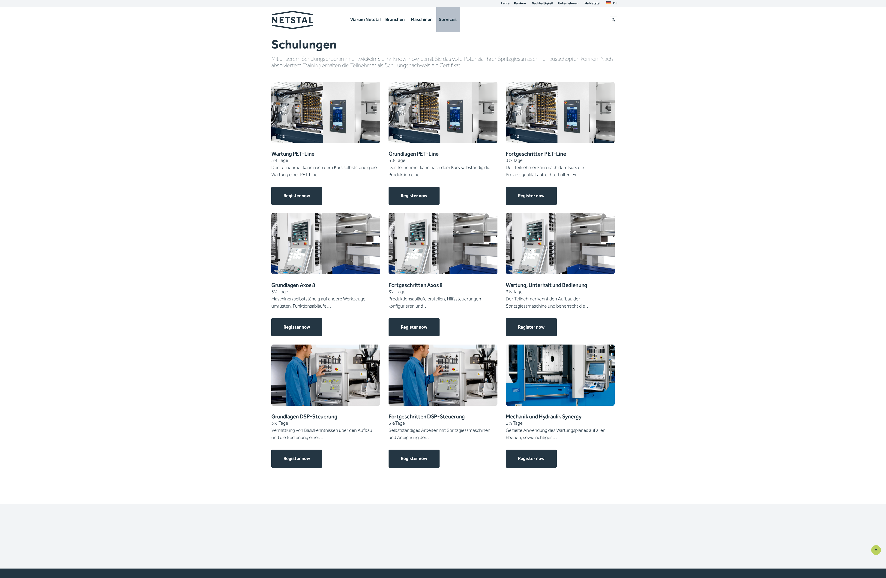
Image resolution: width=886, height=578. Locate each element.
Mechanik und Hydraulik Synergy (544, 416)
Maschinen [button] (422, 19)
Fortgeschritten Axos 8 (416, 285)
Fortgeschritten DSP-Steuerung (427, 416)
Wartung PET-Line (292, 154)
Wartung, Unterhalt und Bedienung (546, 285)
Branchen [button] (395, 19)
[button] (613, 19)
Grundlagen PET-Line (414, 154)
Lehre (505, 3)
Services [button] (448, 19)
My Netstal (592, 3)
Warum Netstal (365, 19)
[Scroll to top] (876, 550)
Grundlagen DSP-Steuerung (304, 416)
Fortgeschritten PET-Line (536, 154)
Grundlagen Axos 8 (293, 285)
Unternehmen (568, 3)
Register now (297, 196)
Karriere (520, 3)
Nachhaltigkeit (543, 3)
